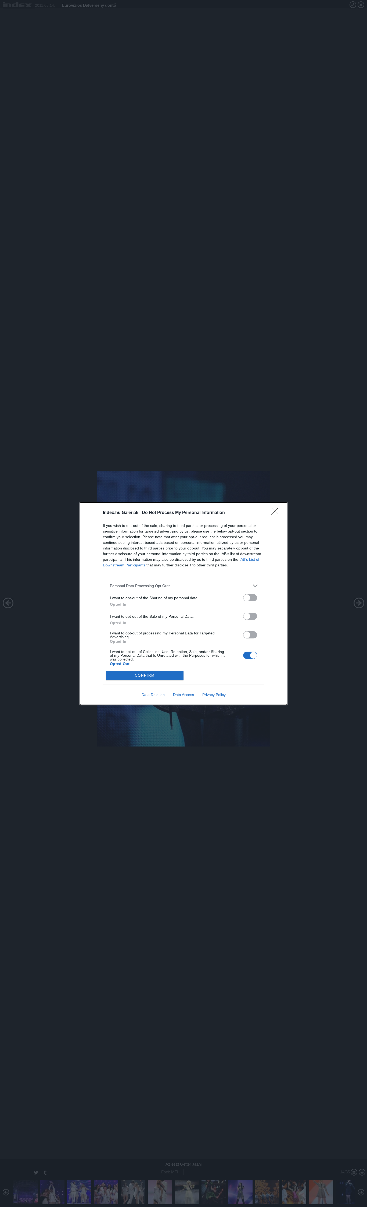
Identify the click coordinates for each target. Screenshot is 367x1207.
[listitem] (183, 586)
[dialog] (183, 603)
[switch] (250, 597)
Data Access (183, 694)
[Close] (276, 513)
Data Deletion (153, 694)
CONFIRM (145, 675)
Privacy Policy (214, 694)
